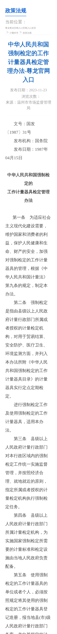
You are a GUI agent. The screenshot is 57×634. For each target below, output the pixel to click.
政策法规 (26, 33)
